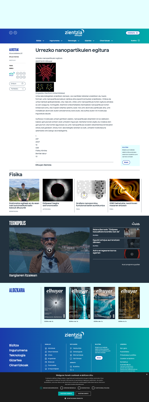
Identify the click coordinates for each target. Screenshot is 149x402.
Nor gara (123, 348)
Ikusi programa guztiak (131, 264)
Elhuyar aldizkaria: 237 (15, 53)
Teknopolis (17, 222)
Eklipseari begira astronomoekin (51, 204)
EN (17, 77)
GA (24, 77)
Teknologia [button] (72, 41)
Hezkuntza (77, 348)
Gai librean (77, 358)
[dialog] (74, 387)
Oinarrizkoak (18, 365)
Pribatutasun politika (128, 355)
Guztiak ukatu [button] (83, 393)
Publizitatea (124, 352)
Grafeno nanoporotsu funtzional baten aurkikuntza (90, 204)
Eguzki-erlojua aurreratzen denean (106, 241)
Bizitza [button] (38, 41)
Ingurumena (18, 350)
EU (17, 73)
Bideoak (51, 362)
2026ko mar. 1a (73, 321)
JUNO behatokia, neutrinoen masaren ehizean (123, 204)
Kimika (11, 68)
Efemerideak (78, 355)
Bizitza (14, 345)
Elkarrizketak (53, 352)
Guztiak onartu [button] (66, 393)
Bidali (126, 162)
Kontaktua (124, 362)
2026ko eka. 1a (48, 321)
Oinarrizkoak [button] (105, 41)
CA (21, 77)
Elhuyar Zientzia (14, 57)
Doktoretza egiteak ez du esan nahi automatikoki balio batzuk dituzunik (24, 205)
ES (20, 73)
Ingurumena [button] (54, 41)
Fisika (11, 65)
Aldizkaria (131, 33)
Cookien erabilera (127, 358)
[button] (10, 32)
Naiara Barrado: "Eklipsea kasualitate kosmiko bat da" (106, 230)
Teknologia (17, 355)
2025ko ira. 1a (122, 321)
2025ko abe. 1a (98, 321)
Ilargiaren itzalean (23, 275)
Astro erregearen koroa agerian (104, 251)
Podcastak (52, 365)
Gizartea (15, 360)
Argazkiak (52, 358)
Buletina (134, 40)
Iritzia (50, 355)
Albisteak (14, 49)
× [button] (146, 374)
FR (24, 73)
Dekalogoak (77, 352)
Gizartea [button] (88, 41)
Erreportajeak (53, 369)
